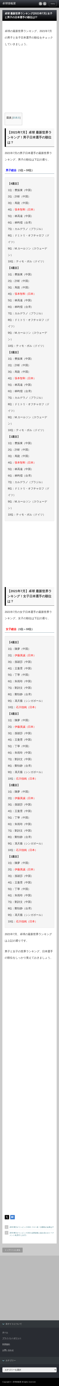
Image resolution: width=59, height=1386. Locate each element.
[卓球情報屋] (14, 3)
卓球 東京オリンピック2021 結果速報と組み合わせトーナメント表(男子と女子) (31, 1234)
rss (40, 3)
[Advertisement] (29, 81)
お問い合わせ (8, 1350)
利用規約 (6, 1344)
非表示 (16, 117)
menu (53, 4)
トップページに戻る (12, 1250)
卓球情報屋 (16, 1382)
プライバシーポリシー (11, 1338)
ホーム (5, 1332)
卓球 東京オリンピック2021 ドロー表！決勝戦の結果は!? (31, 1227)
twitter (44, 3)
